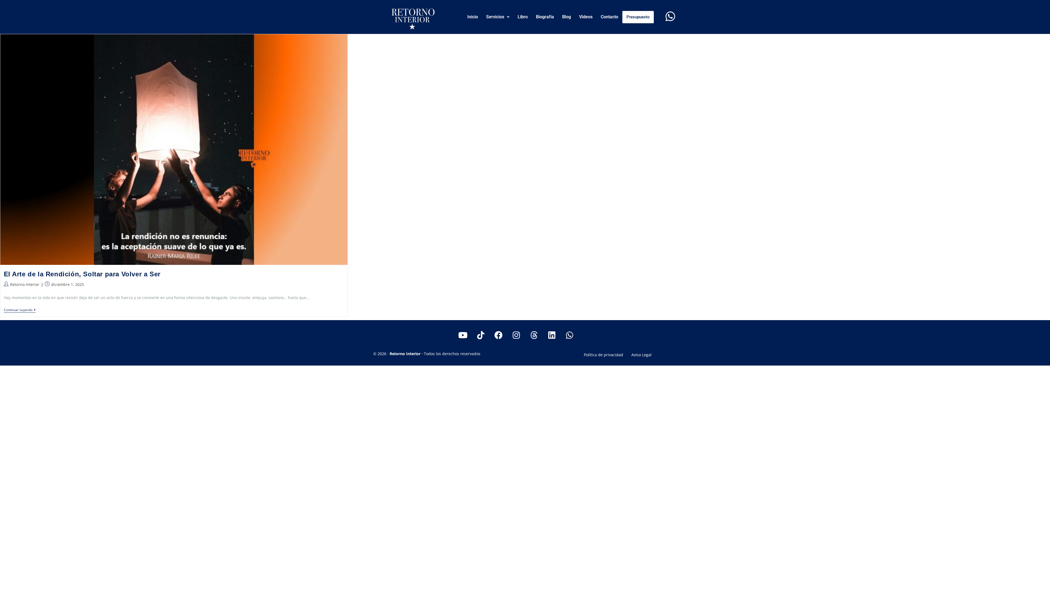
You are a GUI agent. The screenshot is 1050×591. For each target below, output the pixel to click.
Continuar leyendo (20, 310)
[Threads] (534, 335)
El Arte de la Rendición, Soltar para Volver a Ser (82, 274)
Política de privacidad (603, 354)
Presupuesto (638, 17)
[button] (498, 17)
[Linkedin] (552, 335)
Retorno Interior (24, 284)
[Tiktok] (480, 335)
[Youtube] (463, 335)
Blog (566, 16)
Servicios (495, 16)
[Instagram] (516, 335)
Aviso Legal (641, 354)
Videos (586, 16)
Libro (523, 16)
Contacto (609, 16)
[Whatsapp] (670, 16)
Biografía (545, 16)
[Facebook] (498, 335)
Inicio (472, 16)
